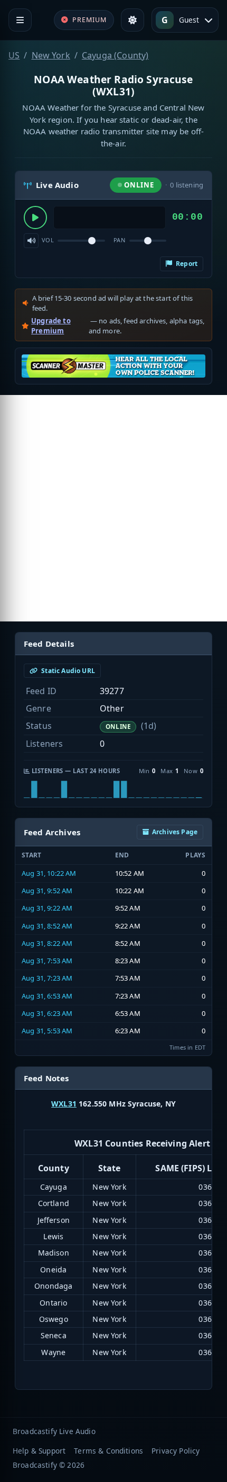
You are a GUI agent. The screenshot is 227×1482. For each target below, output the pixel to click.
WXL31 (64, 1104)
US (14, 55)
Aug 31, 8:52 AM (47, 926)
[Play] (35, 217)
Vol (48, 240)
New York (51, 55)
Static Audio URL (67, 670)
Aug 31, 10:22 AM (49, 873)
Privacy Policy (176, 1451)
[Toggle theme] (132, 20)
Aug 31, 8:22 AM (47, 943)
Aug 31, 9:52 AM (47, 890)
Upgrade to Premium (51, 326)
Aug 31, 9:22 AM (47, 908)
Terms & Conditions (108, 1451)
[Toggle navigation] (20, 20)
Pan (119, 240)
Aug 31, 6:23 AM (47, 1013)
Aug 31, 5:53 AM (47, 1030)
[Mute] (31, 240)
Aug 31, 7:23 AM (47, 978)
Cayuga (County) (115, 55)
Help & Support (39, 1451)
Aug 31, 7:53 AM (47, 960)
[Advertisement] (113, 508)
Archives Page (174, 831)
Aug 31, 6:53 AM (47, 996)
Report (185, 263)
